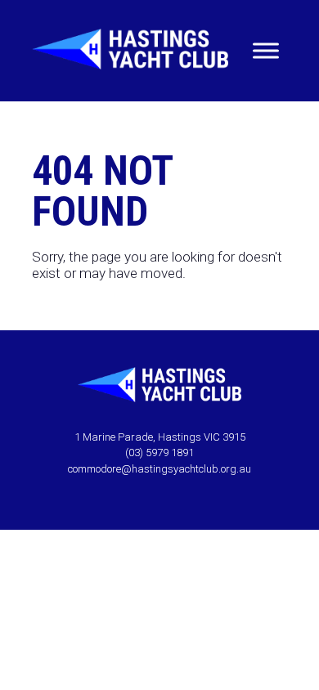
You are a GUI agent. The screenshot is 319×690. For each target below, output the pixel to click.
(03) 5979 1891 (159, 452)
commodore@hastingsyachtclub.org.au (159, 469)
